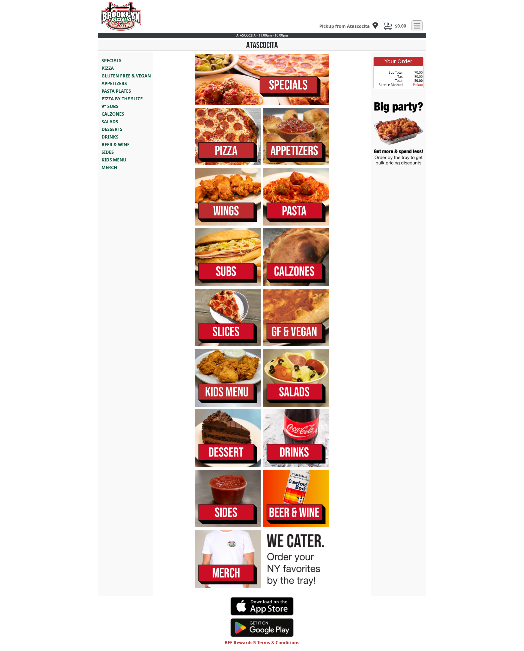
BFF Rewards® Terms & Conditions (262, 643)
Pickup (418, 84)
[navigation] (349, 26)
